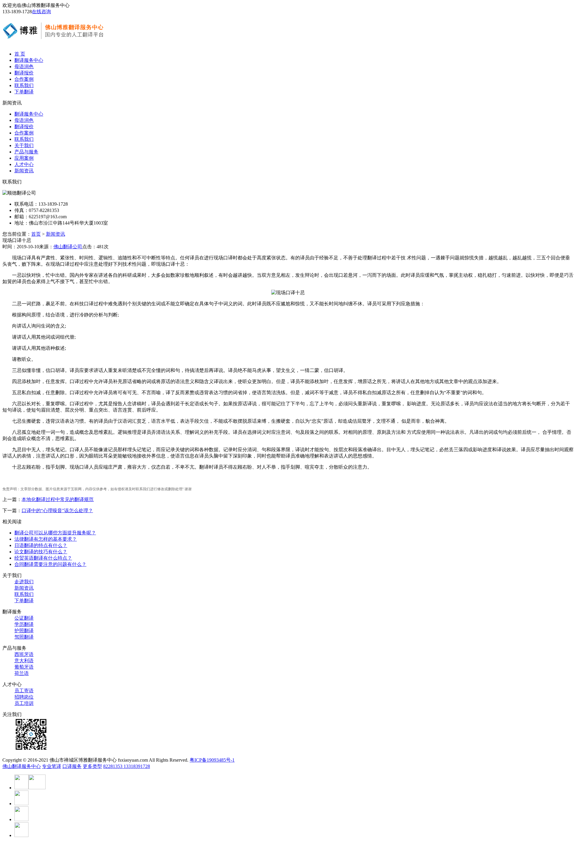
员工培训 (24, 703)
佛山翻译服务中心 (21, 766)
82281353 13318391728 (126, 766)
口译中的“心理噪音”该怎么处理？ (57, 510)
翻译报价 (24, 72)
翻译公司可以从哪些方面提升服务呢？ (55, 532)
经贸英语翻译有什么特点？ (43, 557)
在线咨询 (41, 11)
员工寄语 (24, 690)
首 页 (19, 53)
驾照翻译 (24, 636)
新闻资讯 (24, 170)
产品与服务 (26, 151)
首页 (36, 234)
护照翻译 (24, 630)
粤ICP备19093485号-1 (212, 760)
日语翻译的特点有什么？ (40, 545)
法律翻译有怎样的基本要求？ (45, 539)
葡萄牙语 (24, 666)
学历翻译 (24, 624)
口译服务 (72, 766)
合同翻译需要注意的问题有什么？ (50, 564)
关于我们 (24, 145)
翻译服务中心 (28, 60)
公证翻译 (24, 618)
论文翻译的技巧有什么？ (40, 551)
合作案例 (24, 79)
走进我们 (24, 581)
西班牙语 (24, 654)
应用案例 (24, 158)
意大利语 (24, 660)
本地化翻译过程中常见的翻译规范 (58, 499)
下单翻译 (24, 91)
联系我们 (24, 85)
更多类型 (92, 766)
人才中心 (24, 164)
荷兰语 (21, 673)
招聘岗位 (24, 696)
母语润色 (24, 66)
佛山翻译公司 (67, 246)
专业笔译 (51, 766)
